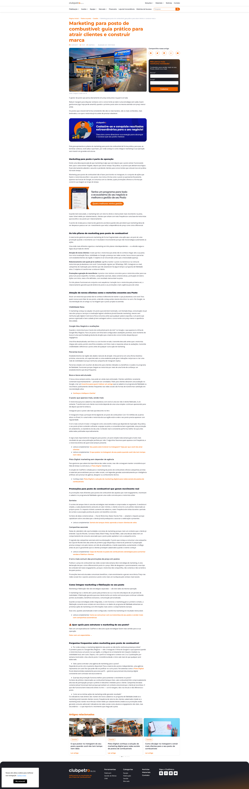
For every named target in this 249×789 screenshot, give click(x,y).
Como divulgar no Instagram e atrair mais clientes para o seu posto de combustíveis (124, 746)
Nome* (153, 73)
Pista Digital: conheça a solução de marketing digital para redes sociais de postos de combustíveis (87, 746)
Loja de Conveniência (127, 9)
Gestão (83, 9)
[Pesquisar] (177, 9)
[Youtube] (176, 773)
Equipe (92, 9)
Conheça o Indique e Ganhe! (84, 393)
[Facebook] (161, 773)
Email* (152, 80)
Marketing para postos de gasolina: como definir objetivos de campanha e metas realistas (161, 746)
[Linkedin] (171, 773)
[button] (151, 53)
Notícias (169, 3)
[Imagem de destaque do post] (87, 727)
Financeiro (113, 9)
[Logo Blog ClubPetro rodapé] (85, 771)
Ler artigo (74, 753)
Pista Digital (96, 466)
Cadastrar (164, 89)
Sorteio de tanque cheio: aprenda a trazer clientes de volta (113, 523)
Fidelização (73, 9)
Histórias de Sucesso (144, 9)
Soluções (148, 3)
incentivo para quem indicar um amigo (97, 384)
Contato (177, 3)
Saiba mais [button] (21, 775)
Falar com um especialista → (80, 635)
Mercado (102, 9)
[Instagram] (166, 773)
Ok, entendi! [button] (20, 781)
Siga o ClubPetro (166, 769)
